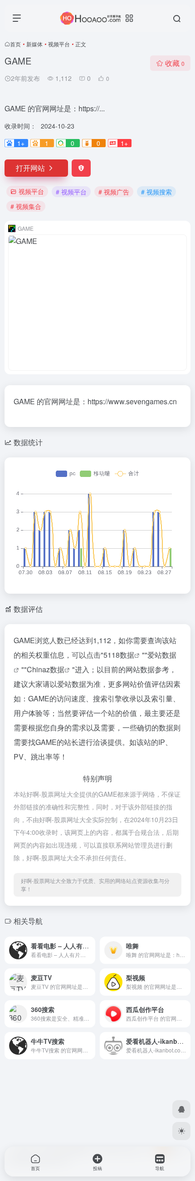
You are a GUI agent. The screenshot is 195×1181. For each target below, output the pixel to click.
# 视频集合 (25, 206)
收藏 (175, 63)
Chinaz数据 (45, 669)
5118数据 (118, 655)
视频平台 (59, 44)
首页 (15, 44)
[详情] (183, 944)
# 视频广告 (113, 191)
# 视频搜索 (156, 191)
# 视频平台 (71, 191)
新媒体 (34, 44)
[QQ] (181, 1109)
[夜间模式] (181, 1131)
